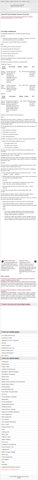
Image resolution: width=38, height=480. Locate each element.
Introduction (5, 361)
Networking (5, 399)
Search (28, 1)
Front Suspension (7, 414)
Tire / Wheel (5, 419)
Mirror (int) (5, 454)
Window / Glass (6, 437)
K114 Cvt (4, 394)
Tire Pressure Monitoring (9, 422)
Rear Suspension (7, 417)
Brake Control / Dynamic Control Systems (13, 381)
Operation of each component (10, 340)
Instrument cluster (7, 338)
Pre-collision (5, 459)
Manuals (3, 1)
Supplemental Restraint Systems (11, 467)
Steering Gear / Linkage (8, 409)
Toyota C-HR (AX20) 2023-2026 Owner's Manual (16, 304)
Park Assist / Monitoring (8, 374)
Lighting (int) (5, 449)
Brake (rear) (5, 379)
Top (20, 1)
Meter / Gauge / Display (8, 452)
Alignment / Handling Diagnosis (10, 412)
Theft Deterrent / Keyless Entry (21, 16)
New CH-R (16, 1)
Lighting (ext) (5, 432)
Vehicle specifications (8, 353)
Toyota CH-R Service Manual (7, 16)
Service (12, 1)
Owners (7, 1)
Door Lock (5, 442)
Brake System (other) (8, 384)
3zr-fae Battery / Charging (9, 396)
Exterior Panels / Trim (8, 427)
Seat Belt (4, 464)
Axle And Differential (7, 389)
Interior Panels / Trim (8, 447)
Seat (3, 462)
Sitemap (24, 1)
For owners (5, 355)
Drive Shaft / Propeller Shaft (9, 391)
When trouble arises (7, 350)
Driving (4, 343)
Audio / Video (5, 366)
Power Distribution (7, 402)
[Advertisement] (19, 24)
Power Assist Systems (8, 404)
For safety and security (8, 335)
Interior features (6, 345)
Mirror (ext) (5, 434)
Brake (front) (5, 376)
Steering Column (6, 406)
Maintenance (5, 364)
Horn (3, 429)
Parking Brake (6, 386)
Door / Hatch (5, 424)
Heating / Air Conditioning (9, 444)
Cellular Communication (8, 369)
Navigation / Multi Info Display (10, 371)
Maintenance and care (8, 348)
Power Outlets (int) (7, 457)
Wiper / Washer (6, 439)
